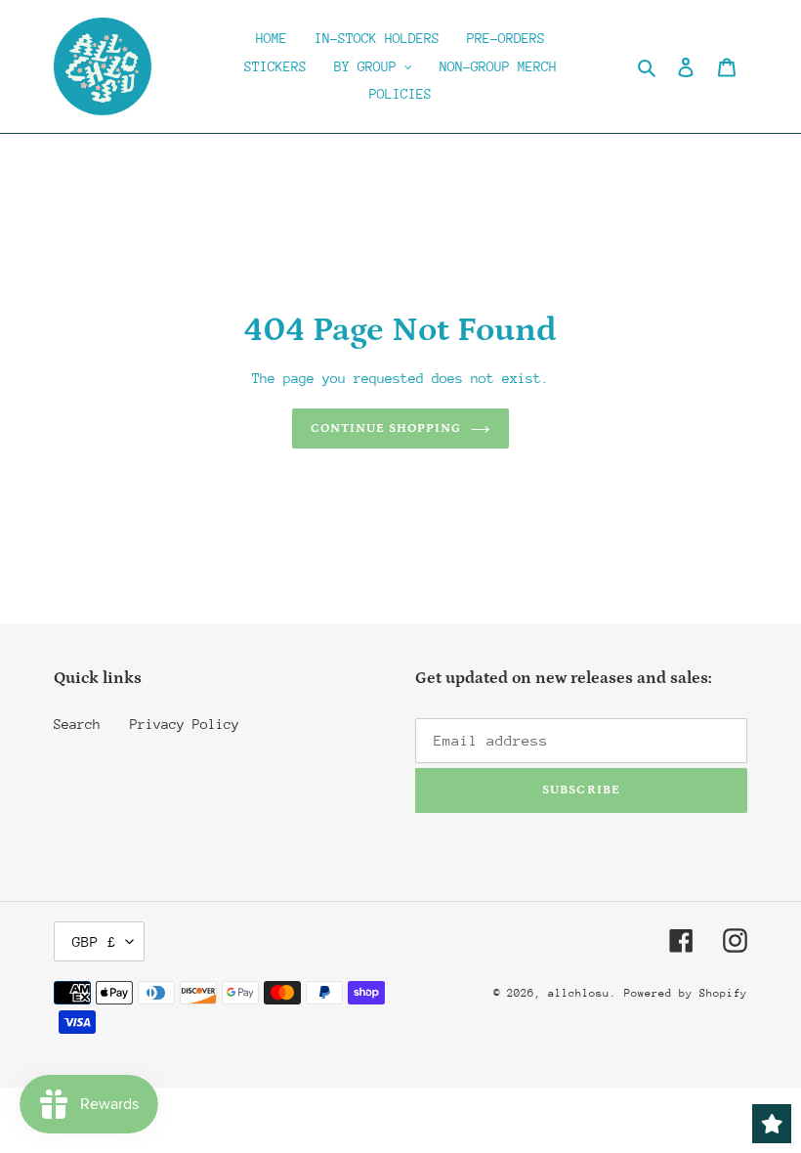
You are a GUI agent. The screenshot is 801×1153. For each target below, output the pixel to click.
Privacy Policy (184, 724)
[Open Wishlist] (771, 1123)
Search (77, 724)
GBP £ (94, 941)
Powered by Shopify (685, 993)
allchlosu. (582, 993)
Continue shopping (386, 428)
